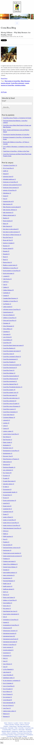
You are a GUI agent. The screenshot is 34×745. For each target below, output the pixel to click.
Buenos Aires (7, 262)
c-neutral (6, 276)
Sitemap (25, 736)
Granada (6, 569)
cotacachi (6, 420)
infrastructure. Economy (10, 630)
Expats (6, 514)
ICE (5, 617)
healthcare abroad (8, 589)
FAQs (16, 728)
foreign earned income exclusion (12, 556)
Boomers (6, 245)
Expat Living (7, 506)
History (4, 733)
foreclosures (7, 550)
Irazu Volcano (7, 664)
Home (5, 723)
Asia (5, 198)
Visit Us (21, 723)
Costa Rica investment (10, 381)
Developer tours (8, 448)
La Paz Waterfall (8, 669)
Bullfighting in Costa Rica (10, 268)
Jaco (5, 666)
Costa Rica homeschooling (11, 376)
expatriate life (7, 509)
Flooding (6, 542)
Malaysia (6, 713)
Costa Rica (7, 342)
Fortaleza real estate (9, 561)
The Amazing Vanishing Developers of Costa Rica (16, 134)
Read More (4, 78)
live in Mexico (7, 691)
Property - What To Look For (22, 724)
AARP (5, 171)
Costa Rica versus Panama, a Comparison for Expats (17, 118)
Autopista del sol (8, 201)
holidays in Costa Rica (10, 600)
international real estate (10, 641)
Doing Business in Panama (11, 459)
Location (16, 723)
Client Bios (21, 728)
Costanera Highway (9, 417)
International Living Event (10, 639)
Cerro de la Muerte (9, 315)
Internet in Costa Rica (9, 644)
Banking (6, 218)
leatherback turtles (9, 677)
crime (5, 425)
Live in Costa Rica (8, 686)
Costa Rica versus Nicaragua (11, 406)
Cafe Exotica (7, 279)
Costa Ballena (7, 340)
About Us (10, 723)
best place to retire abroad (10, 229)
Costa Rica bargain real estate (12, 351)
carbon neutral (7, 306)
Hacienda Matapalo (9, 580)
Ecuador (6, 478)
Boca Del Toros (8, 237)
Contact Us (15, 729)
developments (7, 453)
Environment (7, 489)
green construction (9, 575)
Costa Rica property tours (10, 392)
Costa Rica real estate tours (11, 398)
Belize (5, 223)
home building (7, 603)
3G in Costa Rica (8, 168)
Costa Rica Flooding (9, 362)
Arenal (5, 196)
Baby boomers (7, 204)
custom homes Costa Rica (11, 434)
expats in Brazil (8, 517)
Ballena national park (9, 215)
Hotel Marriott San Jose (10, 611)
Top (2, 742)
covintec (6, 423)
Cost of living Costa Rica (7, 734)
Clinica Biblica (7, 329)
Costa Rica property (9, 389)
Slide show (27, 723)
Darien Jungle (7, 442)
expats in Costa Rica (9, 520)
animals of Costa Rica (9, 190)
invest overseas (8, 647)
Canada (6, 295)
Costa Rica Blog (7, 729)
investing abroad (8, 650)
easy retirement (8, 470)
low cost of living (8, 705)
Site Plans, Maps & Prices (24, 726)
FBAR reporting (8, 536)
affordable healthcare (9, 179)
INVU (5, 658)
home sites (7, 605)
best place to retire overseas (11, 232)
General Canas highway (10, 567)
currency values (8, 431)
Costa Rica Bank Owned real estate (13, 345)
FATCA (5, 531)
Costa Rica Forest (8, 370)
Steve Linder (9, 36)
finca (5, 539)
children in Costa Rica (9, 317)
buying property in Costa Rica (11, 270)
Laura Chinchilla (8, 675)
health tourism (7, 586)
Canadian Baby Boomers (10, 298)
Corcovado (6, 334)
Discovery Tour (8, 456)
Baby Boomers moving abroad (12, 207)
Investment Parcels (12, 736)
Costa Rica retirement (17, 83)
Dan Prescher (7, 439)
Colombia (6, 331)
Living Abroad (7, 700)
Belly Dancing (7, 226)
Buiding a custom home (10, 265)
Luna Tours (7, 708)
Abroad (6, 173)
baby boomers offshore (10, 209)
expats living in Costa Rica (11, 522)
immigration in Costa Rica (10, 619)
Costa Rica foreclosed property (12, 365)
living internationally (9, 702)
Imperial (6, 622)
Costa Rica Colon (8, 353)
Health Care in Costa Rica (25, 731)
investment (7, 653)
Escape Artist (7, 495)
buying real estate (8, 273)
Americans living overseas (11, 187)
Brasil (5, 257)
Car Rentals (7, 304)
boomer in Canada (8, 243)
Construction (4, 728)
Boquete (6, 251)
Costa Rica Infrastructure (10, 378)
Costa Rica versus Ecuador (11, 403)
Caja (5, 284)
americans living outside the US (12, 184)
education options (8, 484)
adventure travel (8, 176)
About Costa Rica (9, 724)
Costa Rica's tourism (9, 409)
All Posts (4, 92)
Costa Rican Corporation (10, 412)
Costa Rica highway (9, 373)
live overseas (7, 697)
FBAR (5, 533)
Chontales (6, 323)
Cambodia (6, 292)
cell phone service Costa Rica (11, 309)
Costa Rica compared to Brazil (12, 356)
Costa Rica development (10, 359)
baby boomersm (8, 212)
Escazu (6, 497)
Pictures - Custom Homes (10, 726)
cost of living (7, 337)
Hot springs (7, 608)
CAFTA (6, 281)
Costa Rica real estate (10, 395)
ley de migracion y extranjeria (11, 680)
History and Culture (9, 597)
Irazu (5, 661)
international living (9, 636)
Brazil (5, 259)
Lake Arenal (7, 672)
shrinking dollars (20, 85)
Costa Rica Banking (9, 348)
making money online (9, 711)
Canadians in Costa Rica (10, 301)
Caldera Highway (8, 290)
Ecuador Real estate (9, 481)
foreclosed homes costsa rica (11, 547)
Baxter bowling (8, 221)
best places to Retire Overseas (12, 234)
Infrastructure (7, 628)
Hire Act (6, 594)
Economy (6, 475)
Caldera (6, 287)
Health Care (7, 583)
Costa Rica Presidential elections (12, 387)
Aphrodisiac (7, 193)
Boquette (6, 254)
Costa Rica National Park (10, 384)
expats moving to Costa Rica (11, 525)
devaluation (7, 445)
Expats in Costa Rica (20, 734)
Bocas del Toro (8, 240)
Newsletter (11, 728)
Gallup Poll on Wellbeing (10, 564)
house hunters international (11, 614)
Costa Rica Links (29, 728)
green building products (10, 572)
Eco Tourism (7, 472)
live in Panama (8, 694)
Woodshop (28, 729)
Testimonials (15, 731)
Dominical (6, 464)
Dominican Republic (9, 467)
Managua (6, 716)
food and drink (7, 545)
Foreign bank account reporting (12, 553)
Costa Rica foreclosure (10, 367)
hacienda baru (7, 578)
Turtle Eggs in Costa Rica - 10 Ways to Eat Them (16, 151)
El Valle (6, 486)
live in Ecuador (8, 689)
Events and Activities (9, 500)
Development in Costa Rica (11, 450)
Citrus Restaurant (8, 326)
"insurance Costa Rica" (10, 165)
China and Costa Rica (9, 320)
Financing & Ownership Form (24, 733)
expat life (6, 503)
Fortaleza (6, 558)
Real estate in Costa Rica (12, 81)
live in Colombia (8, 683)
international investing (9, 633)
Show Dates (22, 729)
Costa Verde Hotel (8, 414)
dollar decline (7, 461)
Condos (20, 736)
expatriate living (8, 511)
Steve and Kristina (11, 733)
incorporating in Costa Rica (11, 625)
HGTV (5, 592)
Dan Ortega (7, 437)
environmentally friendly (10, 492)
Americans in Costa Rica (10, 182)
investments (7, 655)
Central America (8, 312)
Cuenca (6, 428)
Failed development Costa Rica (12, 528)
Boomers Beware (6, 731)
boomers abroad (8, 248)
